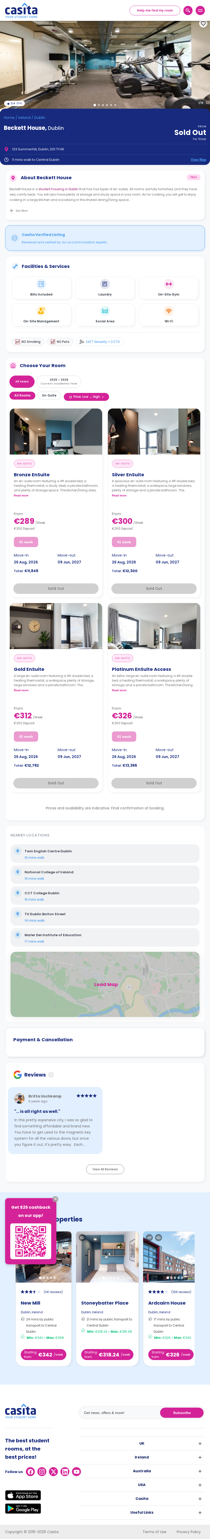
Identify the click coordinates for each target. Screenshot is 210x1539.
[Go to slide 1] (94, 105)
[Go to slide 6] (115, 105)
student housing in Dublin (58, 189)
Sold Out (56, 588)
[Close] (55, 1199)
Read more (21, 495)
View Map (198, 160)
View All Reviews (105, 1169)
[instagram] (41, 1471)
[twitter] (53, 1471)
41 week (26, 542)
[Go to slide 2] (99, 105)
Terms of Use (154, 1531)
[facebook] (30, 1471)
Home (9, 117)
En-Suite (49, 395)
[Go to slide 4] (107, 105)
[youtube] (76, 1471)
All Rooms (22, 395)
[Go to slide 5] (111, 105)
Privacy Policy (189, 1531)
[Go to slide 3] (103, 105)
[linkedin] (64, 1471)
